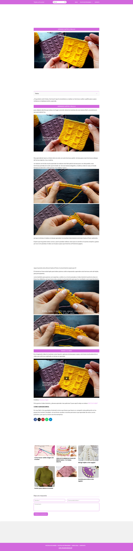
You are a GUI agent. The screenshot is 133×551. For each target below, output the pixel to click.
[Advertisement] (66, 16)
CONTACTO (82, 545)
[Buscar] (65, 2)
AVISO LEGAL (75, 545)
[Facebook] (35, 419)
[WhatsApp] (46, 419)
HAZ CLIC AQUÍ (92, 403)
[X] (39, 419)
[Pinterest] (43, 419)
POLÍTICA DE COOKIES (50, 545)
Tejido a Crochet (39, 2)
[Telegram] (50, 419)
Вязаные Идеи (43, 400)
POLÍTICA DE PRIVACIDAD (64, 545)
